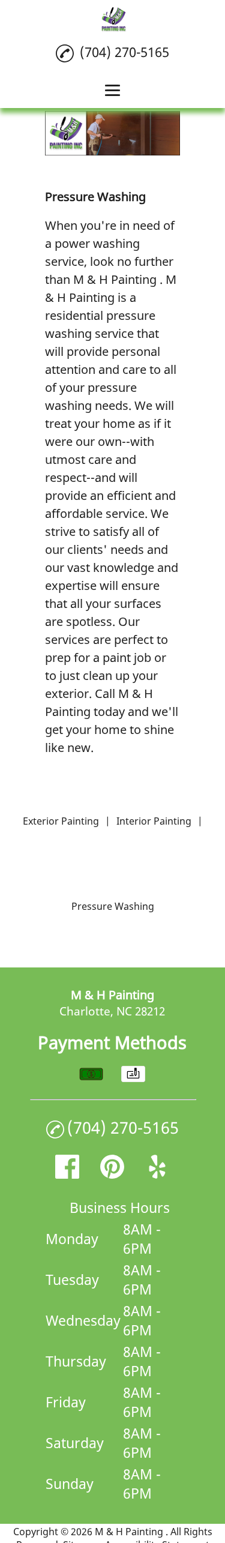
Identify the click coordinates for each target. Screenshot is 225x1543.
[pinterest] (112, 1174)
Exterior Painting (61, 821)
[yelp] (157, 1174)
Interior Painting (153, 821)
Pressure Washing (112, 906)
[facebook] (67, 1174)
